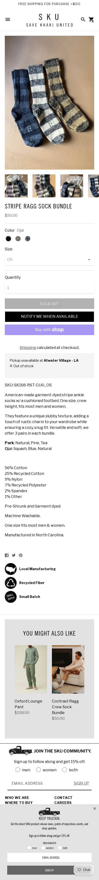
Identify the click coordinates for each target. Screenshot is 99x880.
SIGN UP (81, 783)
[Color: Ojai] (8, 238)
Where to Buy (19, 803)
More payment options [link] (49, 342)
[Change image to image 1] (16, 185)
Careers (63, 803)
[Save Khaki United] (49, 21)
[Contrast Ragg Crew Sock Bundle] (68, 669)
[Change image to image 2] (43, 185)
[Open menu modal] (8, 19)
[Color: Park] (18, 238)
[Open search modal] (83, 19)
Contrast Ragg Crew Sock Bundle (65, 707)
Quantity (13, 277)
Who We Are (17, 798)
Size (8, 249)
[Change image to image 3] (71, 185)
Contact (63, 798)
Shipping (28, 347)
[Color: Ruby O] (27, 238)
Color (10, 230)
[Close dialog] (95, 808)
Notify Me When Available (49, 316)
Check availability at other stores (36, 371)
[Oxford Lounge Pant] (31, 669)
